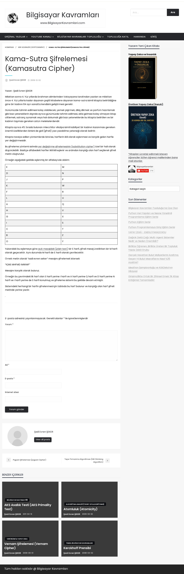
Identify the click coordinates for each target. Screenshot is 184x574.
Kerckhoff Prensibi (77, 548)
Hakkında (140, 36)
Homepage (9, 47)
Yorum (9, 324)
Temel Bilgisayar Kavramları (79, 543)
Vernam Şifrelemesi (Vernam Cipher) (26, 546)
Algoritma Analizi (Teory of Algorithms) (85, 504)
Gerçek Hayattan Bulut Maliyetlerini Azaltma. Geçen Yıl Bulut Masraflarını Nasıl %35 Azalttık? (153, 258)
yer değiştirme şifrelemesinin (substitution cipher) (66, 146)
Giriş (154, 36)
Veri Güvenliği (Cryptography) (31, 47)
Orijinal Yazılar (15, 36)
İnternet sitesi (12, 392)
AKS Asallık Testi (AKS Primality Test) (27, 507)
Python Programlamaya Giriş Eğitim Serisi (151, 227)
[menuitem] (15, 36)
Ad (7, 364)
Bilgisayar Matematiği (17, 500)
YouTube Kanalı (41, 36)
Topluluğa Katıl (118, 36)
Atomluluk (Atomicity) (80, 509)
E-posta (10, 378)
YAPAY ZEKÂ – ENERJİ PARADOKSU (147, 232)
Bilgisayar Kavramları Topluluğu (79, 36)
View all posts (43, 439)
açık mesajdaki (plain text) (53, 248)
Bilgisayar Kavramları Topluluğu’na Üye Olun (153, 208)
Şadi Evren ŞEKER (17, 80)
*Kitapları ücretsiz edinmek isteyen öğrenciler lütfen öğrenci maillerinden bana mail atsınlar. (153, 157)
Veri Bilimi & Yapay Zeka (17, 539)
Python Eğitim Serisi (139, 222)
